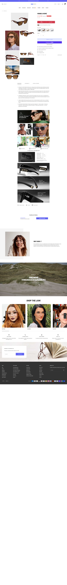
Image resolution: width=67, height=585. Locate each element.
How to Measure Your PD (16, 371)
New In (20, 7)
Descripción (19, 83)
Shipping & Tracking (28, 374)
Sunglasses (29, 7)
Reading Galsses (4, 374)
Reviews (40, 377)
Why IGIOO (40, 371)
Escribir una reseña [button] (42, 218)
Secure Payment (28, 371)
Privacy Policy (28, 367)
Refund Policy (28, 370)
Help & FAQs (14, 375)
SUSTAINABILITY (27, 83)
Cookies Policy (28, 368)
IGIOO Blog (40, 370)
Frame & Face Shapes (15, 368)
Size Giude (14, 374)
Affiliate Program (41, 374)
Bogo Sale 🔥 (34, 7)
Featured (39, 7)
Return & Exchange (36, 83)
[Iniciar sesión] (62, 4)
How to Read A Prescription (16, 370)
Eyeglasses (24, 7)
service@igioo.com (58, 339)
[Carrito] (64, 4)
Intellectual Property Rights (29, 375)
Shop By (43, 7)
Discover (47, 7)
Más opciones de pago (49, 44)
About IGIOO (40, 367)
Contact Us (40, 368)
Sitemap (14, 377)
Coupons (40, 375)
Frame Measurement (15, 367)
